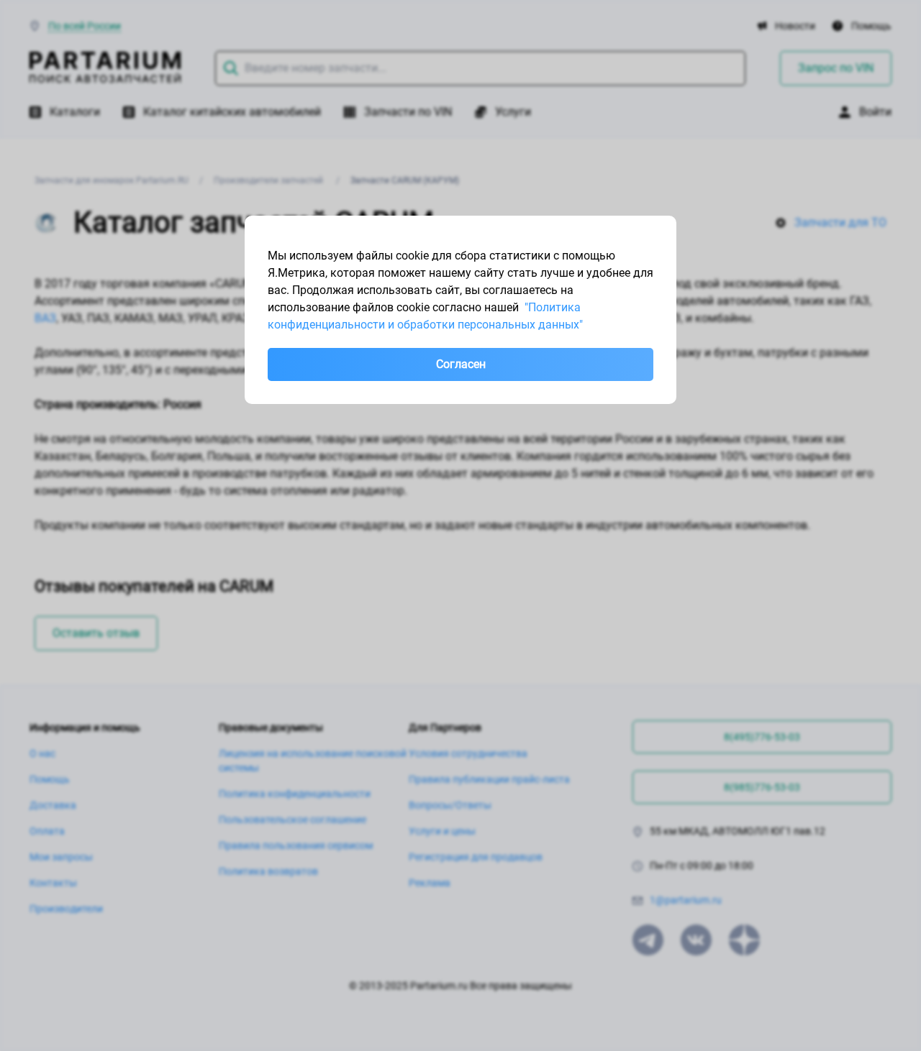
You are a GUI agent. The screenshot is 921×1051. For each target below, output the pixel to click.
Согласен (461, 364)
